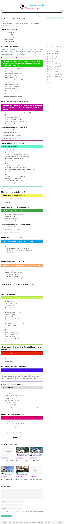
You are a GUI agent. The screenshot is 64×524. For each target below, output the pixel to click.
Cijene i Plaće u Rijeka (52, 56)
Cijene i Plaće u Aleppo (52, 61)
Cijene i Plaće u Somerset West (54, 74)
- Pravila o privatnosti (32, 522)
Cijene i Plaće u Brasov (21, 460)
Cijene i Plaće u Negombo (53, 63)
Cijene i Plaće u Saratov (52, 71)
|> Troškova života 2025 (6, 522)
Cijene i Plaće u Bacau (6, 479)
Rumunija (5, 457)
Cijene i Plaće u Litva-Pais (53, 60)
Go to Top (60, 522)
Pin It (25, 438)
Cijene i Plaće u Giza (52, 82)
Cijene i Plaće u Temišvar (36, 479)
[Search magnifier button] (61, 11)
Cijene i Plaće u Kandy (52, 51)
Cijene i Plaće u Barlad (21, 479)
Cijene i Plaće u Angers (52, 49)
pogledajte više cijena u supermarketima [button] (13, 96)
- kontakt (47, 522)
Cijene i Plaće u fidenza (52, 53)
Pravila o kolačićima (24, 522)
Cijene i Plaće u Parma (52, 54)
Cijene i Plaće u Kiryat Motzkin (54, 81)
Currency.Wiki (59, 42)
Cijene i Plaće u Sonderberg (54, 66)
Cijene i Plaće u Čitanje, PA (53, 73)
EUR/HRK (48, 42)
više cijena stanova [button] (8, 361)
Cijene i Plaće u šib (51, 58)
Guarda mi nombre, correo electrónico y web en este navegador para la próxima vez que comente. (22, 512)
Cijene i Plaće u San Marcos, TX (54, 79)
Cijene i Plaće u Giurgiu (7, 460)
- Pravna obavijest (41, 522)
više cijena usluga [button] (8, 256)
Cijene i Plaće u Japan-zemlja (54, 65)
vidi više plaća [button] (7, 202)
